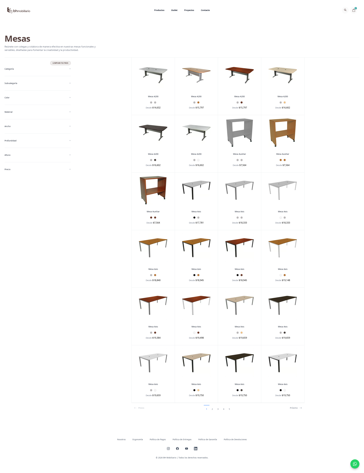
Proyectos (189, 10)
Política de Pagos (158, 439)
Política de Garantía (207, 439)
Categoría (9, 68)
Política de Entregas (182, 439)
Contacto (205, 10)
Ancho (8, 126)
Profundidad (10, 140)
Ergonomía (138, 439)
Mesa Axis (196, 211)
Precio (7, 169)
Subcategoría (11, 83)
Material (9, 112)
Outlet (174, 10)
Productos (159, 10)
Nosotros (121, 439)
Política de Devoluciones (235, 439)
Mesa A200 (153, 96)
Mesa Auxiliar (239, 154)
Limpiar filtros (60, 63)
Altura (7, 155)
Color (7, 97)
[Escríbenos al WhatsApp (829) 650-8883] (354, 463)
